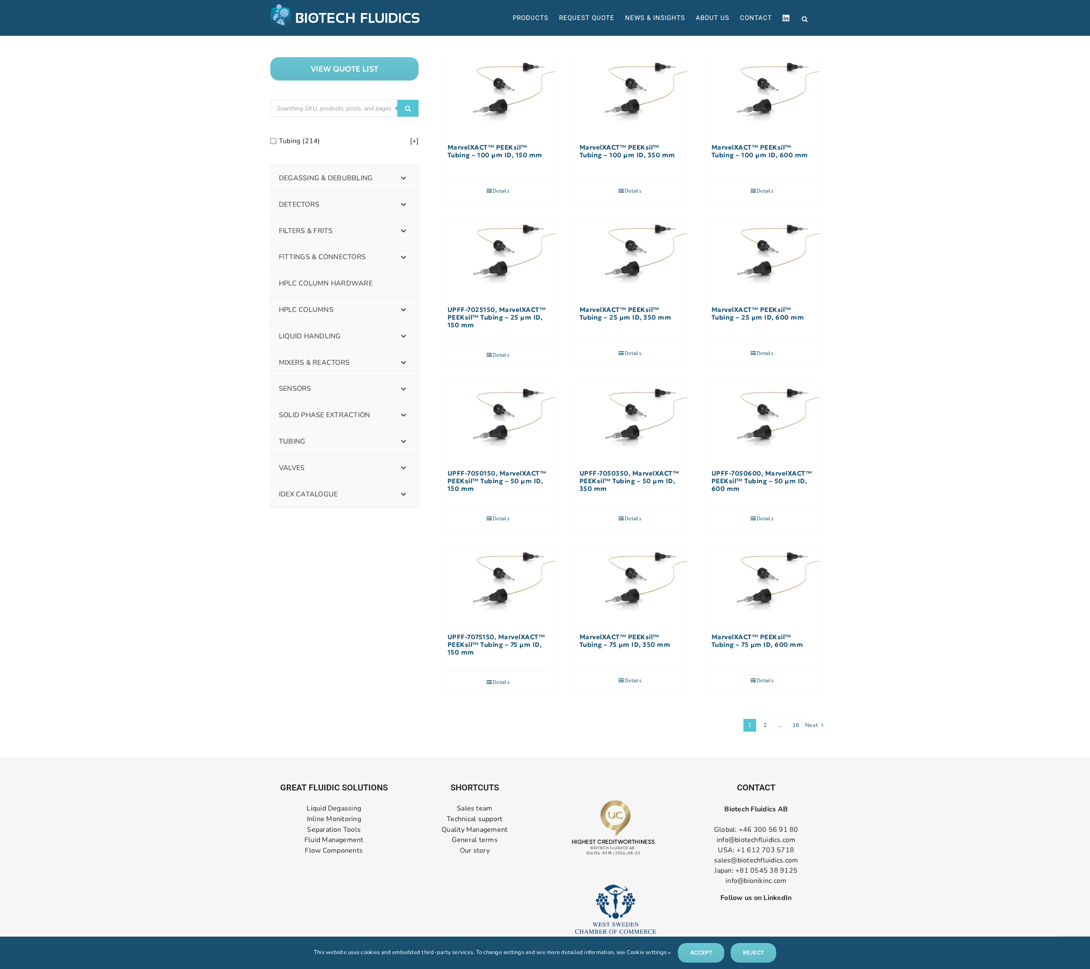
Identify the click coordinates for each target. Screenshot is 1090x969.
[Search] (408, 108)
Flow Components (334, 850)
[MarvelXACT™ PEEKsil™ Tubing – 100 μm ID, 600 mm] (762, 96)
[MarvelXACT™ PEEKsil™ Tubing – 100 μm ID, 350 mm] (630, 96)
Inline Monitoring (334, 819)
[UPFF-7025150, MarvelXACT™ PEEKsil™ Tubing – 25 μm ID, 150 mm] (498, 258)
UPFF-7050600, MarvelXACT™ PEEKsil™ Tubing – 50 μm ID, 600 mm (761, 481)
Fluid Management (334, 840)
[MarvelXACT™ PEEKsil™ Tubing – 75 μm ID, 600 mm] (762, 586)
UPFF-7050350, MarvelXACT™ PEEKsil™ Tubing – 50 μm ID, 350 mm (629, 481)
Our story (475, 850)
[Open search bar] (804, 18)
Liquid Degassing (334, 808)
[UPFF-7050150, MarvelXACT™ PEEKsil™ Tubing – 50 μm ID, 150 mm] (498, 422)
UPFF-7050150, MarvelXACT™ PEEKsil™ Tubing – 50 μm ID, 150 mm (496, 481)
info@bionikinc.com (756, 880)
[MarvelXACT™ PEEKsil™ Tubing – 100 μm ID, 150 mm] (498, 96)
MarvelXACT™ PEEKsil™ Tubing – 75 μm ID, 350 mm (625, 641)
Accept (701, 952)
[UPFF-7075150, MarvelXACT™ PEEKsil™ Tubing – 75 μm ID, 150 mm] (498, 586)
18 (795, 725)
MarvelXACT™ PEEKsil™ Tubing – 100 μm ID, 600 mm (759, 151)
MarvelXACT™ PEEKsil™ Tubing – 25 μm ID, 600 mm (757, 313)
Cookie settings (647, 952)
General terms (475, 840)
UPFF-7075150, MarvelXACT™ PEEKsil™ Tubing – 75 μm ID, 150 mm (496, 644)
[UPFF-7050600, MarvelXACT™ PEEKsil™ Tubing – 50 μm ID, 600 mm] (762, 422)
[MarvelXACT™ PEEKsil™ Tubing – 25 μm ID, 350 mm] (630, 258)
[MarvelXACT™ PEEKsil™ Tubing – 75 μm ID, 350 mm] (630, 586)
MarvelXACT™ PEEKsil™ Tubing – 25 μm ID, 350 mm (625, 313)
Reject (753, 952)
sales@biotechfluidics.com (756, 860)
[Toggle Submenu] (404, 178)
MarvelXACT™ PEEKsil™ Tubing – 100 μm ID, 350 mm (627, 151)
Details (501, 190)
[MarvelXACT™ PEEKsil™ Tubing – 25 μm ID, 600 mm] (762, 258)
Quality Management (475, 829)
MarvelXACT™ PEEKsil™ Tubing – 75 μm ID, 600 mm (757, 641)
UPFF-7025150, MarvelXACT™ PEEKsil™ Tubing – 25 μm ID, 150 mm (496, 317)
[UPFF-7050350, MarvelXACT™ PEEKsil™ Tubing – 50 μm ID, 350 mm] (630, 422)
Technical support (474, 819)
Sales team (474, 808)
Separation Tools (334, 829)
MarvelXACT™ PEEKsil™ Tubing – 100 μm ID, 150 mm (494, 151)
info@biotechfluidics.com (756, 840)
